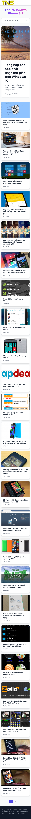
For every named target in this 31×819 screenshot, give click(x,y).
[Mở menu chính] (27, 3)
